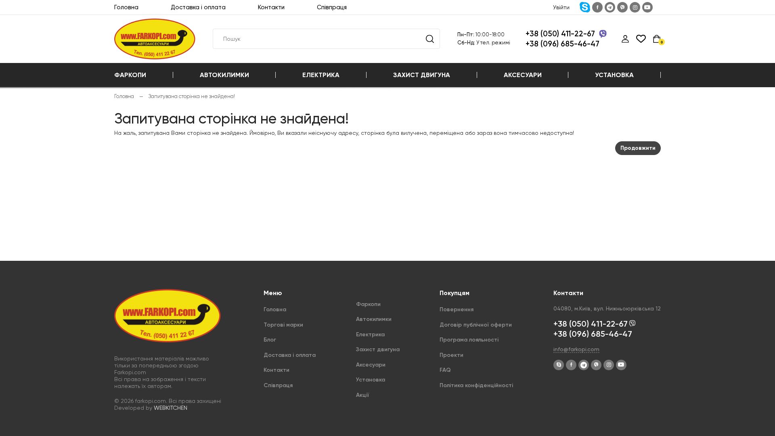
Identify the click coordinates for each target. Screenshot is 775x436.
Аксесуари (523, 75)
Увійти (561, 7)
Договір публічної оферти (476, 324)
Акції (362, 395)
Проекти (451, 355)
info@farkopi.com (576, 349)
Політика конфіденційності (476, 385)
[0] (657, 39)
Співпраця (332, 7)
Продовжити (638, 148)
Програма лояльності (469, 339)
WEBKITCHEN (170, 408)
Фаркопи (130, 75)
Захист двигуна (421, 75)
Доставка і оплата (198, 7)
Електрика (320, 75)
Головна (126, 7)
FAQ (445, 370)
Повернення (456, 309)
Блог (270, 339)
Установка (614, 75)
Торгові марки (283, 324)
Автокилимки (224, 75)
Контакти (271, 7)
